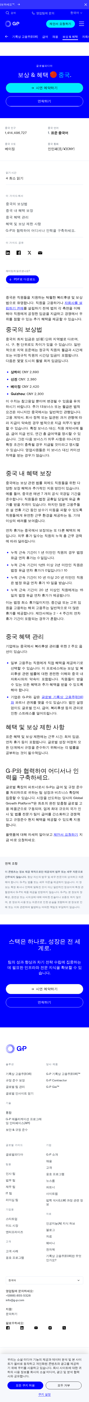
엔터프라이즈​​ (14, 1232)
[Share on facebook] (19, 253)
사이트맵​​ (52, 1193)
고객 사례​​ (12, 1251)
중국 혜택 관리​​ (17, 217)
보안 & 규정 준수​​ (17, 1129)
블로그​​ (50, 1230)
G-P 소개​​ (52, 1154)
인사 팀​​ (11, 1173)
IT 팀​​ (9, 1193)
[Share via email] (40, 253)
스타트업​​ (12, 1219)
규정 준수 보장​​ (15, 1080)
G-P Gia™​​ (52, 1086)
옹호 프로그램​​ (15, 1257)
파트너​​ (50, 1187)
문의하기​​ (12, 1314)
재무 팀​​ (11, 1186)
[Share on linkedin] (8, 253)
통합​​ (9, 1112)
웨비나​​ (50, 1243)
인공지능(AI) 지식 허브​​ (60, 1223)
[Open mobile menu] (81, 23)
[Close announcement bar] (85, 4)
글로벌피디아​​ (14, 1154)
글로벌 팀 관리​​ (15, 1086)
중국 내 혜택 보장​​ (20, 211)
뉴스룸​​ (50, 1180)
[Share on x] (29, 253)
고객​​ (49, 1167)
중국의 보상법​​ (17, 204)
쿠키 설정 (44, 1394)
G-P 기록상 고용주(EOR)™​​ (63, 1074)
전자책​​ (50, 1249)
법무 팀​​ (11, 1180)
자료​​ (49, 1236)
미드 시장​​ (12, 1225)
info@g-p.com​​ (15, 1300)
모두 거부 (64, 1385)
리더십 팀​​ (12, 1200)
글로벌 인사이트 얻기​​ (20, 1093)
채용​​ (49, 1161)
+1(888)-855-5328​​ (18, 1295)
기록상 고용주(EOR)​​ (19, 1074)
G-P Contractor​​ (56, 1080)
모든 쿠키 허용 (25, 1385)
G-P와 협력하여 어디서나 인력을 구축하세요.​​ (41, 231)
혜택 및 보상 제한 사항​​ (23, 224)
